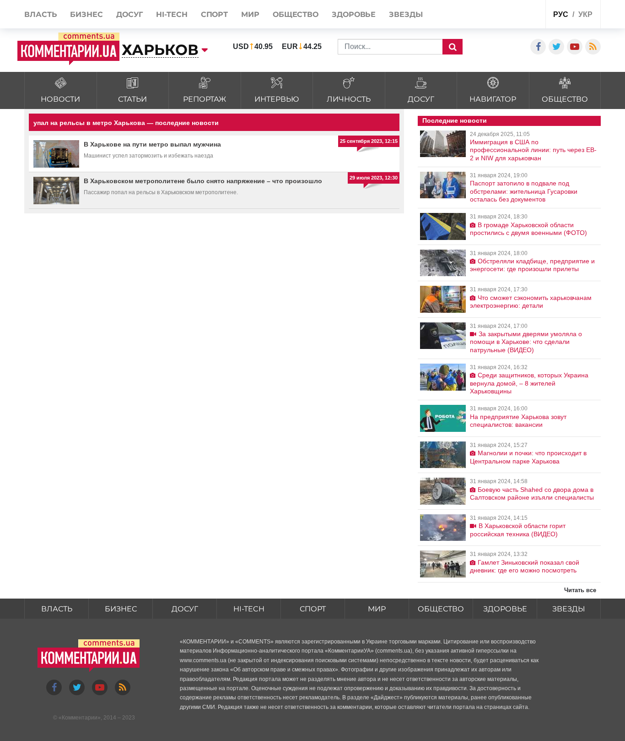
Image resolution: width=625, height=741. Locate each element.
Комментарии (79, 717)
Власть (56, 609)
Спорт (313, 609)
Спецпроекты (504, 15)
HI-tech (248, 609)
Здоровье (505, 609)
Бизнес (121, 609)
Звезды (568, 609)
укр (585, 14)
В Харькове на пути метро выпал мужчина (152, 144)
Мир (377, 609)
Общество (441, 609)
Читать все (580, 590)
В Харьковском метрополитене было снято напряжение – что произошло (203, 181)
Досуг (185, 609)
